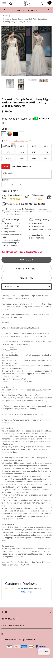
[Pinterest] (2, 634)
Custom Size (8, 146)
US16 (22, 158)
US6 (8, 152)
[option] (26, 10)
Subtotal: (5, 191)
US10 (34, 152)
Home (5, 15)
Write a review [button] (26, 592)
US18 (34, 158)
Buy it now (26, 278)
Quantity (5, 180)
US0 (22, 146)
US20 (46, 158)
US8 (22, 152)
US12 (46, 152)
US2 (34, 146)
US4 (46, 146)
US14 (8, 158)
